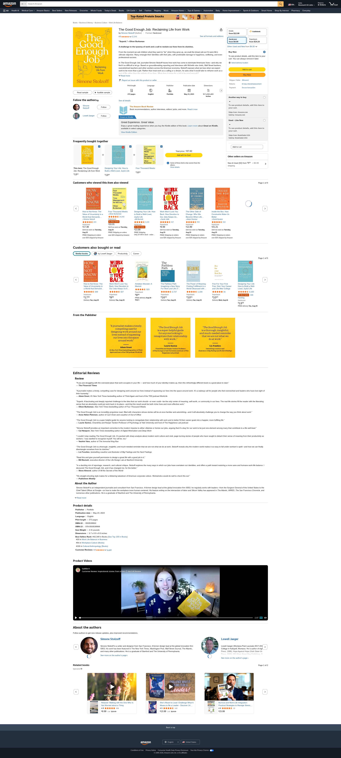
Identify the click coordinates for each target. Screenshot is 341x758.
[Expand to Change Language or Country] (178, 742)
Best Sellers (57, 10)
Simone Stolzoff (127, 33)
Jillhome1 (245, 80)
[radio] (236, 32)
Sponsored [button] (76, 669)
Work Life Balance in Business (94, 539)
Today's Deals (110, 10)
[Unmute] (265, 617)
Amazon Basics (43, 10)
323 (147, 289)
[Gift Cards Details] (136, 10)
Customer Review (89, 571)
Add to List (237, 147)
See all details (124, 101)
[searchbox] (152, 4)
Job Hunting (245, 296)
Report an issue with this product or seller (139, 80)
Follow (103, 107)
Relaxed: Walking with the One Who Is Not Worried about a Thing (117, 704)
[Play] (75, 618)
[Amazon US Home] (146, 743)
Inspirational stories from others (111, 571)
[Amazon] (9, 4)
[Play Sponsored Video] (112, 686)
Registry (157, 10)
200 (96, 292)
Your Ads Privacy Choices (199, 750)
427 (122, 292)
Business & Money (86, 23)
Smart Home (266, 10)
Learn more (193, 126)
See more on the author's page (113, 655)
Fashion (148, 10)
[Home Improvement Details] (240, 10)
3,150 (251, 292)
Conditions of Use (137, 750)
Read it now (192, 109)
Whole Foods (96, 10)
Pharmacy (295, 10)
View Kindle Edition (129, 132)
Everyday (306, 10)
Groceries (84, 10)
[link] (118, 155)
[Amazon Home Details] (185, 10)
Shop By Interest (282, 10)
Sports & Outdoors (251, 10)
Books (121, 10)
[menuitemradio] (261, 618)
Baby (218, 10)
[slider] (166, 617)
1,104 (200, 292)
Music (166, 10)
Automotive (208, 10)
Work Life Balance (115, 23)
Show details (175, 167)
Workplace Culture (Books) (93, 543)
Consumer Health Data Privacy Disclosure (173, 750)
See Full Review (134, 571)
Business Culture (101, 23)
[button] (6, 10)
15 (224, 292)
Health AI (15, 10)
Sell (140, 10)
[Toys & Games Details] (201, 10)
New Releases (71, 10)
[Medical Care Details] (34, 10)
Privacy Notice (151, 750)
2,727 (174, 292)
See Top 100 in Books (117, 537)
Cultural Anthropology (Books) (95, 546)
